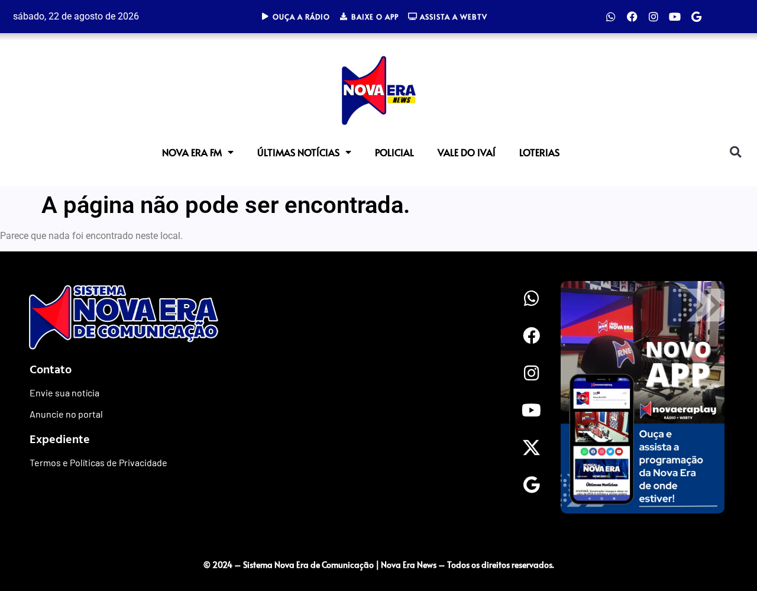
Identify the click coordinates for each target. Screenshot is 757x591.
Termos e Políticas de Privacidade (98, 462)
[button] (735, 151)
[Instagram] (653, 16)
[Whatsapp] (611, 16)
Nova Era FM (192, 152)
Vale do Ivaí (467, 152)
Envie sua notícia (64, 392)
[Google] (696, 16)
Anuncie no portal (66, 413)
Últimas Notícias (298, 152)
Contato (51, 368)
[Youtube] (674, 16)
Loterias (539, 152)
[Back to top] (724, 540)
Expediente (60, 438)
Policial (394, 152)
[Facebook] (632, 16)
